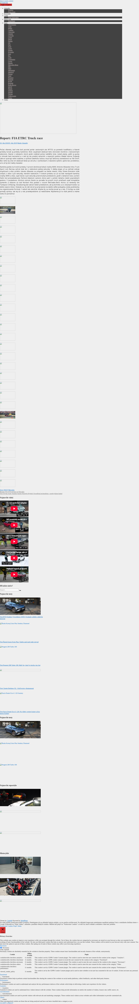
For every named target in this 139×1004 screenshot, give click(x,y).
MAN (6, 490)
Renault (10, 83)
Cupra (10, 37)
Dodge (10, 41)
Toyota (10, 94)
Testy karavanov (13, 17)
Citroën (10, 34)
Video (6, 100)
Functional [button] (3, 974)
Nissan (10, 74)
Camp (6, 15)
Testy (6, 23)
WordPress (24, 920)
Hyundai (11, 52)
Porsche (10, 79)
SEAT (10, 87)
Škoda (10, 89)
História (10, 10)
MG (9, 67)
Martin (19, 143)
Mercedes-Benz (13, 65)
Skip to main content (6, 1)
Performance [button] (4, 980)
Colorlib (9, 920)
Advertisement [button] (4, 992)
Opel (9, 76)
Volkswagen (12, 96)
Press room (11, 12)
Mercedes (11, 490)
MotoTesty (11, 21)
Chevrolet (11, 32)
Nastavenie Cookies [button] (6, 926)
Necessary (5, 948)
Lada (9, 58)
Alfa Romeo (12, 25)
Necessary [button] (3, 946)
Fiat (9, 45)
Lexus (10, 61)
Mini (9, 69)
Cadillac (10, 30)
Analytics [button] (3, 986)
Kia (9, 56)
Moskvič (11, 72)
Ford (9, 47)
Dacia (10, 39)
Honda (10, 50)
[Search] (20, 590)
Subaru (10, 90)
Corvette (11, 36)
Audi (9, 26)
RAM (10, 81)
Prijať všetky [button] (17, 926)
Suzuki (10, 92)
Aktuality (7, 8)
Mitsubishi (11, 70)
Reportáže (7, 14)
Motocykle (7, 19)
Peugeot (10, 78)
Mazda (10, 63)
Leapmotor (11, 59)
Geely (10, 48)
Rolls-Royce (12, 85)
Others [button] (2, 997)
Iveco (2, 490)
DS (9, 43)
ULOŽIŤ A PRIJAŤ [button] (6, 1003)
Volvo (10, 98)
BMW (10, 28)
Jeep (9, 54)
